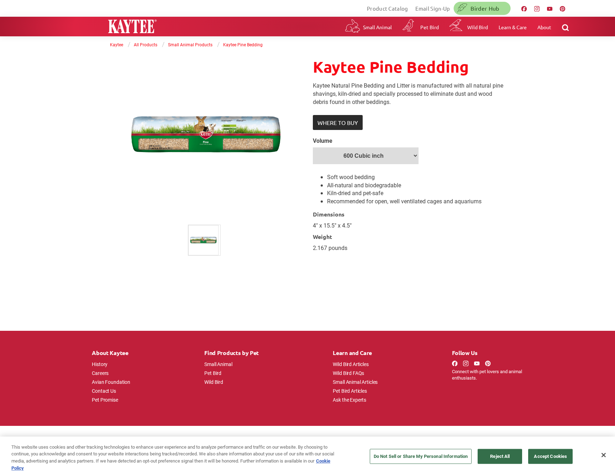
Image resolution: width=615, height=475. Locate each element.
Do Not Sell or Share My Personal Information (421, 456)
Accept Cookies (550, 456)
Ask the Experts (349, 399)
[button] (338, 122)
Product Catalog (387, 8)
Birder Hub (485, 8)
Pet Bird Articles (350, 390)
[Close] (603, 455)
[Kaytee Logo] (132, 27)
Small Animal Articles (355, 382)
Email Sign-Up (432, 8)
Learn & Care (513, 27)
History (99, 364)
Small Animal (377, 27)
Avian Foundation (111, 382)
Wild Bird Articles (350, 364)
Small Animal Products (190, 44)
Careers (100, 373)
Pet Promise (105, 399)
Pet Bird (429, 27)
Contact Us (104, 390)
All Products (145, 44)
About (544, 27)
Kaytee (116, 44)
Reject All (500, 456)
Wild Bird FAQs (348, 373)
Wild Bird (477, 27)
